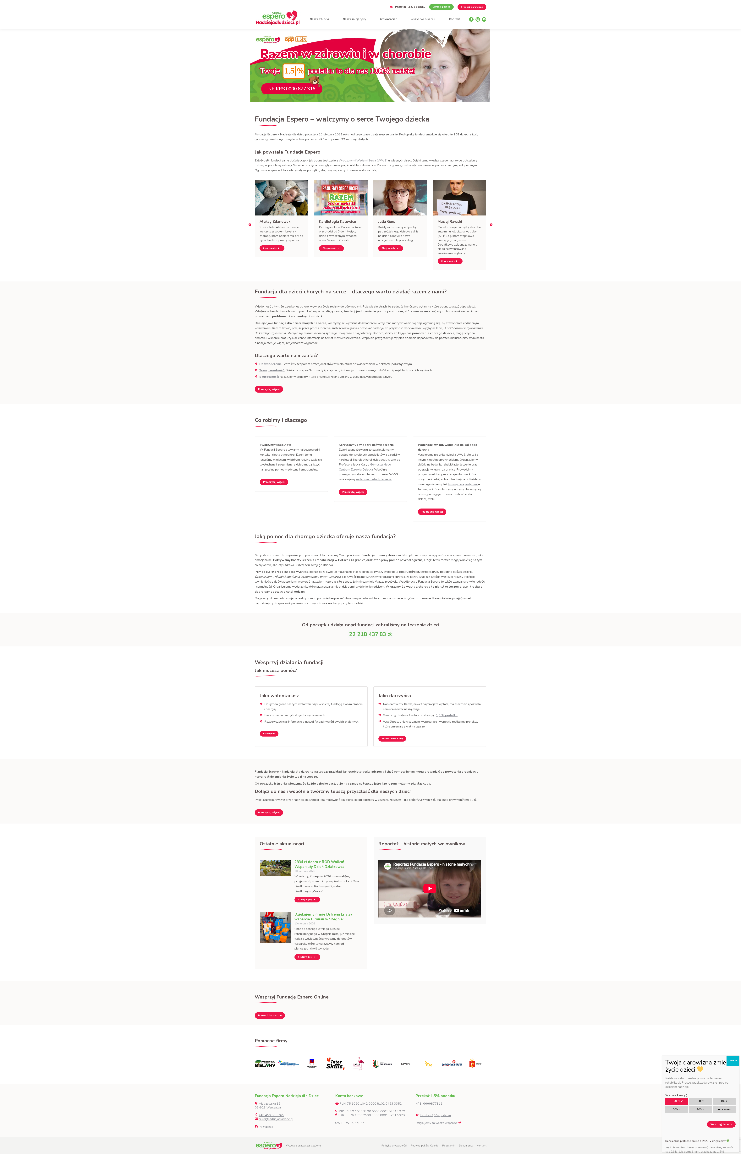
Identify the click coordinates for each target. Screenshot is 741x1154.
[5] (312, 1064)
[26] (428, 1064)
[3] (265, 1064)
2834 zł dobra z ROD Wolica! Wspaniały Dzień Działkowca (319, 864)
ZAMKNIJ (733, 1060)
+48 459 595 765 (271, 1115)
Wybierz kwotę (676, 1095)
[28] (405, 1064)
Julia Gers (386, 221)
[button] (249, 224)
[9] (452, 1064)
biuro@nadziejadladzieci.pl (276, 1119)
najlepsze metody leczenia (374, 479)
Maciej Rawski (450, 221)
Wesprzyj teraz (721, 1124)
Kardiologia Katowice (337, 221)
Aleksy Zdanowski (275, 221)
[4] (288, 1064)
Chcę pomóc (270, 248)
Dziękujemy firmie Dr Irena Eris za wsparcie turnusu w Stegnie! (323, 917)
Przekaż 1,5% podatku (410, 7)
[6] (335, 1064)
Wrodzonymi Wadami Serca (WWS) (363, 160)
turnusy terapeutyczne (463, 484)
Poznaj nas (266, 1127)
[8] (382, 1064)
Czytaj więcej (305, 899)
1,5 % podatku (447, 715)
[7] (358, 1064)
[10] (475, 1064)
